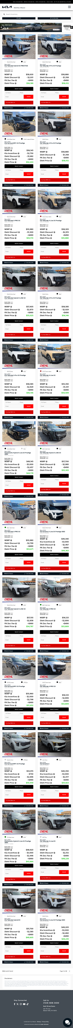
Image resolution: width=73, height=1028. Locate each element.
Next (71, 27)
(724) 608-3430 (51, 1003)
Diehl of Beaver (9, 107)
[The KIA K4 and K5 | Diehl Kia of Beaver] (36, 27)
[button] (34, 46)
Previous (1, 27)
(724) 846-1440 (29, 107)
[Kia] (7, 7)
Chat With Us (11, 102)
